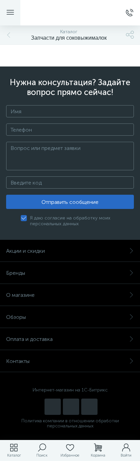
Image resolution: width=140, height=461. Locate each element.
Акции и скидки (25, 251)
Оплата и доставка (29, 339)
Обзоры (16, 317)
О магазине (20, 295)
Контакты (18, 361)
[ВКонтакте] (71, 407)
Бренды (15, 273)
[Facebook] (89, 407)
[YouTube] (53, 407)
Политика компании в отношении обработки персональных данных (70, 423)
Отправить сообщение (70, 202)
